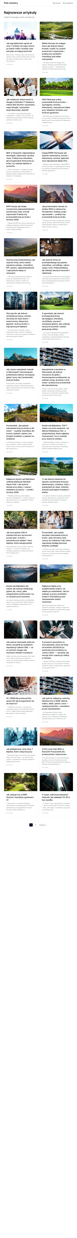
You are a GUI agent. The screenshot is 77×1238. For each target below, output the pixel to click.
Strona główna (68, 3)
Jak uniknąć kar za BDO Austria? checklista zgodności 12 (20, 797)
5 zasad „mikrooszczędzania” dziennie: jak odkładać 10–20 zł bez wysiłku (56, 797)
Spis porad (56, 3)
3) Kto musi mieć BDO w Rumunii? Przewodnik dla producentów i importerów (54, 751)
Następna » (42, 825)
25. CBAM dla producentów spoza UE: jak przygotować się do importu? (20, 701)
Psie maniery (11, 3)
